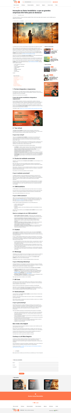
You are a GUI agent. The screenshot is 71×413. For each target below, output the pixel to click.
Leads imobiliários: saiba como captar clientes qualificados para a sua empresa (53, 78)
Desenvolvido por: (51, 410)
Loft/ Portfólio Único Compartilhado (18, 347)
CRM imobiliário (29, 273)
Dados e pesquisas (38, 406)
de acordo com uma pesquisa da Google (28, 53)
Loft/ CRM (22, 346)
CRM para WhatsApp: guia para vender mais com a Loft (54, 60)
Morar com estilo (15, 406)
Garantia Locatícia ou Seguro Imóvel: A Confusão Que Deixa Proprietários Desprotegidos (48, 385)
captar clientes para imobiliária (33, 61)
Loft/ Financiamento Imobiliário (36, 346)
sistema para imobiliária (20, 199)
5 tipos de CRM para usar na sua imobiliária (54, 52)
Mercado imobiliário (30, 406)
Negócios (45, 406)
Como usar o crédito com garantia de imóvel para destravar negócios (32, 385)
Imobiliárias (17, 7)
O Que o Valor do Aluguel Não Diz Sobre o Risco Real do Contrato (17, 386)
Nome (14, 362)
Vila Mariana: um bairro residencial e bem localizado (54, 70)
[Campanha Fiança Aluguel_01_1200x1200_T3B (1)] (51, 89)
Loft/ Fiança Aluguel (28, 346)
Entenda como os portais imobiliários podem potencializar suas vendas (31, 108)
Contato (57, 406)
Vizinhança (22, 406)
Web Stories (51, 406)
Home (14, 7)
